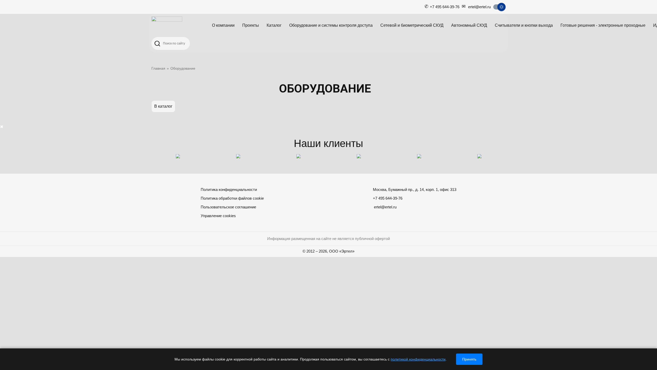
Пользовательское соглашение (228, 207)
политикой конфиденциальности (418, 359)
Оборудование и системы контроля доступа (331, 25)
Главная (158, 68)
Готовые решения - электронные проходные (603, 25)
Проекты (250, 25)
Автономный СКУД (469, 25)
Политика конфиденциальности (229, 189)
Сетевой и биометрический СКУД (411, 25)
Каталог (274, 25)
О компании (223, 25)
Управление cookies (218, 216)
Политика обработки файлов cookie (232, 198)
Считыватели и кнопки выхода (524, 25)
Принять (469, 359)
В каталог (163, 106)
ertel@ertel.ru (479, 7)
